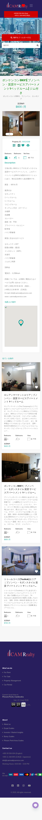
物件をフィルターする (22, 37)
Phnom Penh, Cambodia (13, 696)
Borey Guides (9, 736)
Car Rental (8, 685)
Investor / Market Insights (13, 732)
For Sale (7, 676)
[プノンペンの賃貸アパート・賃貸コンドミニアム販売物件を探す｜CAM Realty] (21, 654)
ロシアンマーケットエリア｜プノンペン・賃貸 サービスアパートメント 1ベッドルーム (21, 398)
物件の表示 (21, 385)
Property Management (12, 680)
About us (7, 724)
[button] (23, 326)
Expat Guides (9, 728)
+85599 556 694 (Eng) (21, 13)
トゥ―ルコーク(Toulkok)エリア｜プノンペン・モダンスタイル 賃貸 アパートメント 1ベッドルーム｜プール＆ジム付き (21, 583)
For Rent (7, 672)
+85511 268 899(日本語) (22, 15)
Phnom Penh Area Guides (14, 740)
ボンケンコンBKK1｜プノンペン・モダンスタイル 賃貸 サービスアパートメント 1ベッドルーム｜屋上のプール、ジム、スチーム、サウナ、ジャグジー (20, 489)
